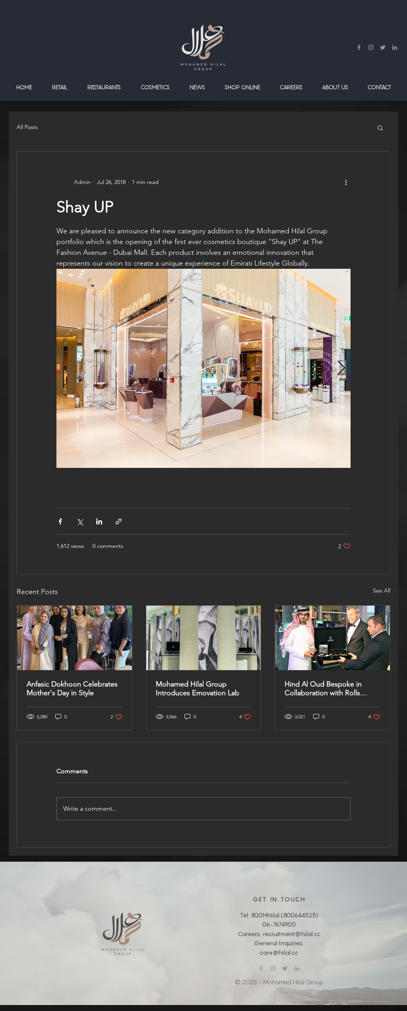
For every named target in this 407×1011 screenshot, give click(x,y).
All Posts (27, 127)
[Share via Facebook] (60, 521)
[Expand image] (203, 368)
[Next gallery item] (341, 368)
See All (381, 590)
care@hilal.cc (279, 952)
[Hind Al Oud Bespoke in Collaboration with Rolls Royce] (332, 638)
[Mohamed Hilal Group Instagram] (370, 47)
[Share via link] (118, 521)
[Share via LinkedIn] (99, 521)
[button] (60, 87)
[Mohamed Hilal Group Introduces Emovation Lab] (203, 638)
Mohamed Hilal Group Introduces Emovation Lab (197, 688)
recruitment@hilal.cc (291, 933)
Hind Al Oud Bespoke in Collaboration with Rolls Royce (323, 688)
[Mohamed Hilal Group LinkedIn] (394, 47)
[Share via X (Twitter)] (79, 521)
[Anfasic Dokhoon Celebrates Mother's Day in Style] (74, 638)
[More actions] (346, 182)
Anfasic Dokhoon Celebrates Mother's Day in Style (72, 688)
